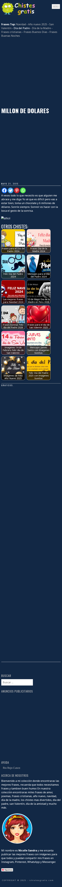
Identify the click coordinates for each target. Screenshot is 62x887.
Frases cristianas (11, 32)
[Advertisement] (31, 72)
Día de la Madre (41, 28)
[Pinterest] (17, 190)
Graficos (7, 385)
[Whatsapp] (23, 190)
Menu (56, 6)
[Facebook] (4, 190)
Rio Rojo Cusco (11, 768)
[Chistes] (18, 15)
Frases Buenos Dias (35, 32)
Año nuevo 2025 (37, 24)
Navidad (21, 24)
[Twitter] (10, 190)
